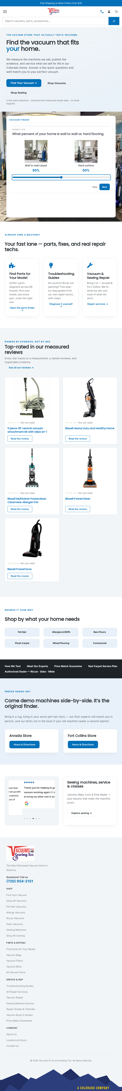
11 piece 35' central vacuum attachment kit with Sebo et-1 (27, 430)
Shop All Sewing (15, 935)
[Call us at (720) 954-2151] (102, 11)
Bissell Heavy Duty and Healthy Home (89, 428)
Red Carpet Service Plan (102, 666)
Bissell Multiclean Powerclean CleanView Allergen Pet (26, 500)
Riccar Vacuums (15, 918)
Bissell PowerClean (77, 499)
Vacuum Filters (14, 960)
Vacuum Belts (14, 966)
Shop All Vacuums (16, 900)
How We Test (13, 666)
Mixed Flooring (61, 643)
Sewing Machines (16, 929)
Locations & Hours (16, 1040)
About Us (11, 1034)
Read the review (20, 438)
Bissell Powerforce (19, 569)
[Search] (113, 21)
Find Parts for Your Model (20, 949)
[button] (12, 798)
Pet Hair (22, 632)
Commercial (99, 643)
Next (104, 187)
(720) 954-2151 (19, 881)
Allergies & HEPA (61, 632)
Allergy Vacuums (15, 912)
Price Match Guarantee (68, 666)
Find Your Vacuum (16, 895)
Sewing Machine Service (20, 1003)
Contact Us (12, 1045)
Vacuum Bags (13, 955)
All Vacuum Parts (15, 972)
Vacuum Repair (14, 997)
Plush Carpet (22, 643)
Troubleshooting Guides (20, 985)
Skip (94, 187)
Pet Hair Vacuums (16, 906)
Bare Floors (100, 632)
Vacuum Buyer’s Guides (19, 1014)
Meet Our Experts (37, 666)
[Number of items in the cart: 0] (116, 11)
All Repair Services (17, 991)
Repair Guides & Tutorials (20, 1009)
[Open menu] (5, 11)
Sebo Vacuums (14, 924)
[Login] (109, 11)
